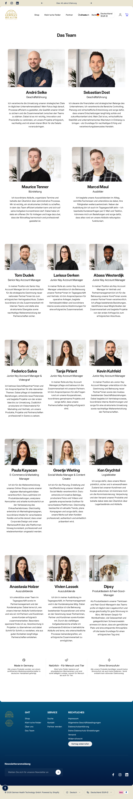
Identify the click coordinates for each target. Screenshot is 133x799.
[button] (5, 788)
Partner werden (54, 726)
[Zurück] (42, 3)
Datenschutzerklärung (78, 726)
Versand (72, 734)
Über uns (29, 726)
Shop (27, 718)
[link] (36, 69)
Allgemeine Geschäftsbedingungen (84, 722)
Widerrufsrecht (75, 738)
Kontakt (50, 722)
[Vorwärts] (91, 3)
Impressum (73, 718)
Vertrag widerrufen (80, 744)
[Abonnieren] (58, 772)
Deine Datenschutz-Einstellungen (83, 730)
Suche (50, 718)
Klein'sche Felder (33, 722)
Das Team (29, 730)
